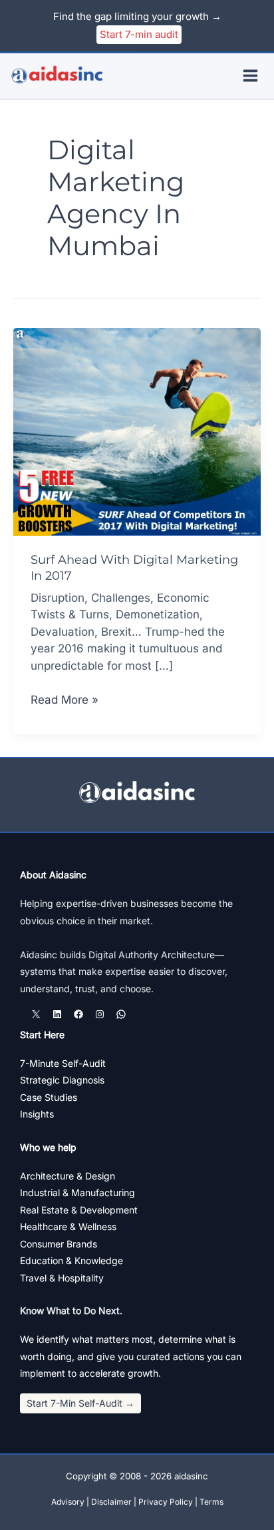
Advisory (67, 1502)
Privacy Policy (165, 1502)
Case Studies (48, 1097)
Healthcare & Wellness (68, 1226)
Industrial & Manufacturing (77, 1192)
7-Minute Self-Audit (63, 1063)
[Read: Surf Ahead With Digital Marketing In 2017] (137, 430)
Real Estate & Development (79, 1209)
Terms (211, 1502)
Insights (37, 1114)
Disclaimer (111, 1502)
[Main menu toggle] (251, 76)
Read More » (64, 700)
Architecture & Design (67, 1175)
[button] (80, 1403)
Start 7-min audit (139, 34)
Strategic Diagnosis (62, 1080)
